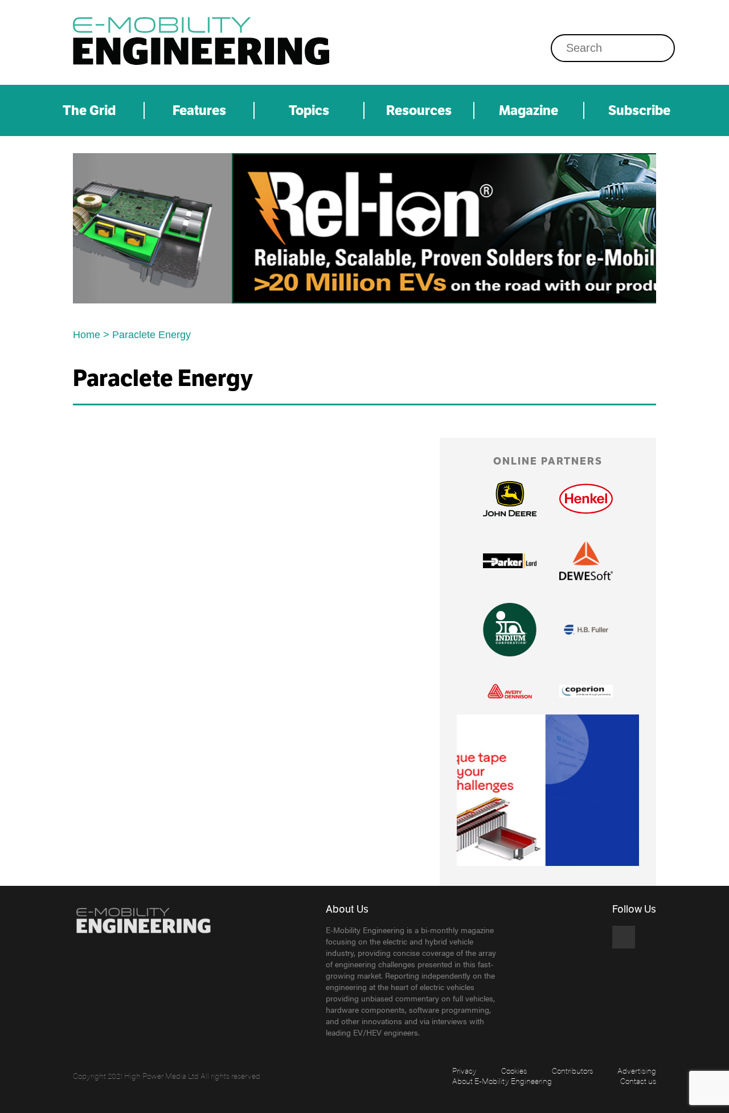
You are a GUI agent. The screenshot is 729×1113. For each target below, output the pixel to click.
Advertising (636, 1070)
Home (86, 334)
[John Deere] (510, 499)
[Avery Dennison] (510, 691)
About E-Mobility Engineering (502, 1080)
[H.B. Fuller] (586, 630)
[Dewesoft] (586, 561)
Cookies (514, 1070)
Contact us (638, 1080)
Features (199, 110)
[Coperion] (586, 691)
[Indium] (364, 228)
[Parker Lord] (510, 561)
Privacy (464, 1070)
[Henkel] (586, 498)
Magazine (528, 110)
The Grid (89, 110)
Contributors (572, 1070)
